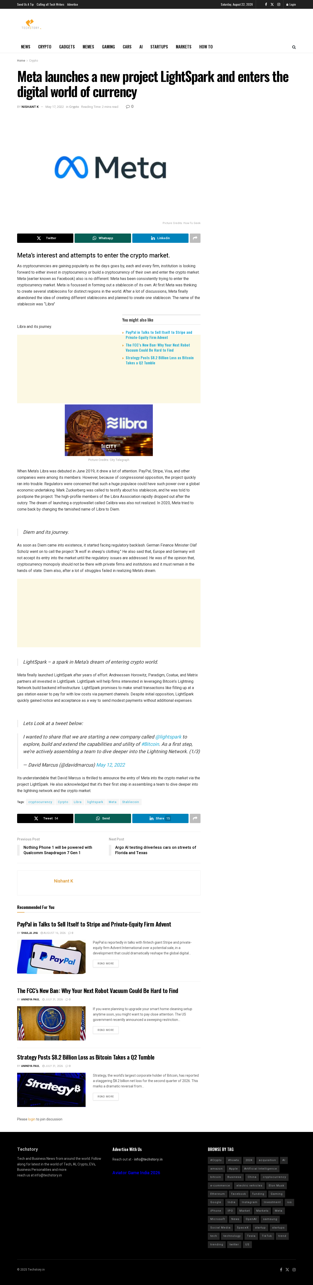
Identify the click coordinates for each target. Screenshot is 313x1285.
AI (141, 47)
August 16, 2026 (54, 933)
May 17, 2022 (54, 106)
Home (21, 60)
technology (232, 1236)
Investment (272, 1202)
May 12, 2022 (110, 765)
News (25, 47)
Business (234, 1177)
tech (213, 1236)
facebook (238, 1194)
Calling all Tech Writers (50, 4)
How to (206, 47)
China (252, 1177)
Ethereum (217, 1194)
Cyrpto (63, 802)
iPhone (215, 1211)
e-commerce (220, 1186)
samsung (270, 1219)
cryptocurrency (40, 802)
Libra (78, 802)
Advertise (72, 4)
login (31, 1119)
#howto (233, 1160)
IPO (230, 1211)
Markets (183, 47)
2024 (249, 1160)
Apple (233, 1169)
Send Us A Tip (25, 4)
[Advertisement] (109, 407)
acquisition (267, 1160)
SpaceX (243, 1228)
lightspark (95, 802)
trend (282, 1236)
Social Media (220, 1228)
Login (292, 4)
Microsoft (217, 1219)
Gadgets (67, 47)
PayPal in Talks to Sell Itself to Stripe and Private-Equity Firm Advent (159, 334)
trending (216, 1244)
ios (289, 1202)
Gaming (108, 47)
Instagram (249, 1202)
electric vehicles (249, 1186)
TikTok (267, 1236)
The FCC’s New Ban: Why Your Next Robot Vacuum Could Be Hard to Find (158, 347)
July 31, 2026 (54, 999)
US (247, 1244)
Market (244, 1211)
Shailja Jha (29, 933)
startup (260, 1228)
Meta (113, 802)
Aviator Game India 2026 (136, 1173)
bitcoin (215, 1177)
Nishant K (30, 106)
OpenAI (251, 1219)
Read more (106, 963)
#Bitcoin (150, 744)
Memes (88, 47)
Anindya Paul (30, 999)
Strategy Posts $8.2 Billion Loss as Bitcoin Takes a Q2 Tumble (160, 360)
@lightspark (168, 736)
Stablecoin (130, 802)
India (231, 1202)
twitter (234, 1244)
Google (215, 1202)
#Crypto (216, 1160)
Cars (127, 47)
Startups (159, 47)
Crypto (44, 47)
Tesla (251, 1236)
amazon (216, 1169)
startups (278, 1228)
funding (258, 1194)
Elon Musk (276, 1186)
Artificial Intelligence (260, 1169)
